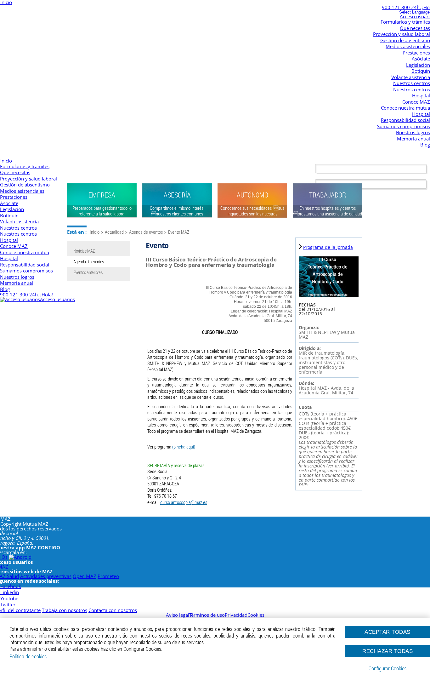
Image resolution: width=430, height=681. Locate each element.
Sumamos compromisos (403, 126)
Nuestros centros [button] (411, 83)
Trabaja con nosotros (64, 610)
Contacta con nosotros (112, 610)
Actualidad (114, 232)
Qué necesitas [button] (415, 28)
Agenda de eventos (146, 232)
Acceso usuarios (57, 299)
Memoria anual (413, 138)
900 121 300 (401, 7)
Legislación (418, 65)
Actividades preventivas (45, 576)
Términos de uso (207, 615)
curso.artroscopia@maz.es (183, 502)
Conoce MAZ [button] (416, 102)
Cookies (255, 615)
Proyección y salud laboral (401, 34)
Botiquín (420, 71)
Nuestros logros (413, 132)
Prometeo (108, 576)
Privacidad (236, 615)
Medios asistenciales (408, 46)
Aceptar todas (387, 632)
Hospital (421, 95)
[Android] (20, 557)
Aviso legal (177, 615)
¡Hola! (46, 294)
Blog (425, 144)
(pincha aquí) (183, 447)
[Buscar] (372, 169)
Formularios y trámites (405, 22)
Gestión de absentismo (405, 40)
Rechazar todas (387, 651)
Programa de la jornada (328, 247)
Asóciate (421, 58)
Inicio (94, 232)
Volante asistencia (410, 77)
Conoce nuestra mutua (405, 108)
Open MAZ (84, 576)
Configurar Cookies (387, 668)
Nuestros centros (411, 89)
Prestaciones (416, 52)
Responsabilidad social (405, 120)
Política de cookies (28, 656)
